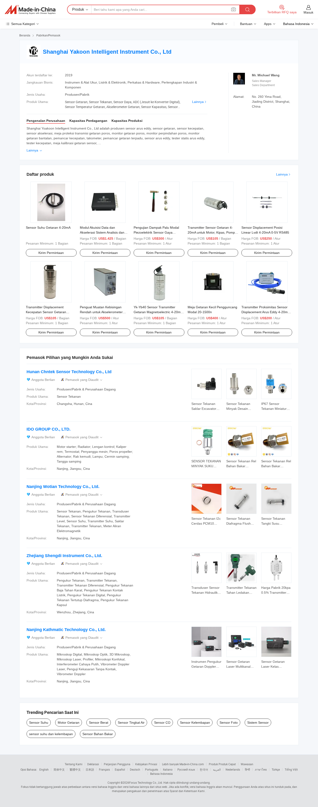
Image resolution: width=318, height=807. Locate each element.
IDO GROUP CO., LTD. (49, 429)
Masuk (308, 12)
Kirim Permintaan (51, 253)
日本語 (90, 769)
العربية (217, 769)
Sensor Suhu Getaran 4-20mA (48, 227)
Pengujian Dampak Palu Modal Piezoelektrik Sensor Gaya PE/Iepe (156, 232)
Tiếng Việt (291, 769)
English (44, 769)
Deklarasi (93, 764)
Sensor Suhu (38, 722)
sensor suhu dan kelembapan (51, 734)
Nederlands (233, 769)
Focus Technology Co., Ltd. (146, 782)
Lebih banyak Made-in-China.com (183, 764)
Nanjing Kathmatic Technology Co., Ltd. (66, 629)
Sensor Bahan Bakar (97, 734)
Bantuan (246, 24)
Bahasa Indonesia (161, 773)
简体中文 (59, 769)
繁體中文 (75, 769)
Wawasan (247, 764)
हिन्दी (247, 769)
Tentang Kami (73, 764)
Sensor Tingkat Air (131, 722)
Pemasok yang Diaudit (84, 380)
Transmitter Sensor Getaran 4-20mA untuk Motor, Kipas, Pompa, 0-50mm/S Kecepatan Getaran (213, 232)
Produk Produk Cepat (222, 764)
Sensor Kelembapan (195, 722)
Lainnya (198, 102)
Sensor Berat (98, 722)
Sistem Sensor (258, 722)
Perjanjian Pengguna (117, 764)
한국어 (204, 769)
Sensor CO (162, 722)
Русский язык (186, 769)
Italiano (168, 769)
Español (120, 769)
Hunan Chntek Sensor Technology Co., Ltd (69, 371)
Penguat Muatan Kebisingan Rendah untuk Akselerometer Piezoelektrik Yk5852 (101, 312)
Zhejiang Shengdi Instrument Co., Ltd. (64, 555)
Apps (267, 24)
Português (151, 769)
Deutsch (135, 769)
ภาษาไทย (261, 769)
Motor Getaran (68, 722)
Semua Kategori (23, 24)
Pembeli (217, 24)
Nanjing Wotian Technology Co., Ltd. (63, 486)
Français (104, 769)
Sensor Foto (229, 722)
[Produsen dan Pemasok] (30, 9)
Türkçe (276, 769)
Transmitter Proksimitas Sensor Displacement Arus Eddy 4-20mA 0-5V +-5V (265, 312)
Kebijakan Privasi (146, 764)
